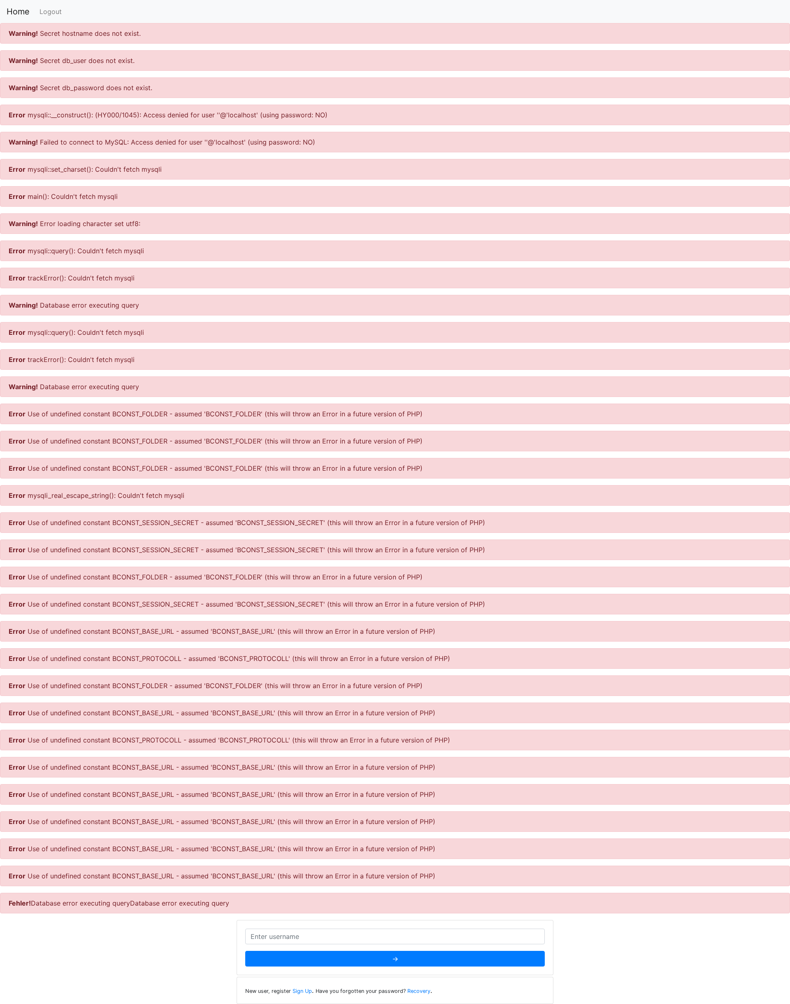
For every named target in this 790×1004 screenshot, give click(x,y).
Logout (51, 11)
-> (395, 959)
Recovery (418, 991)
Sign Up (302, 991)
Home (18, 11)
